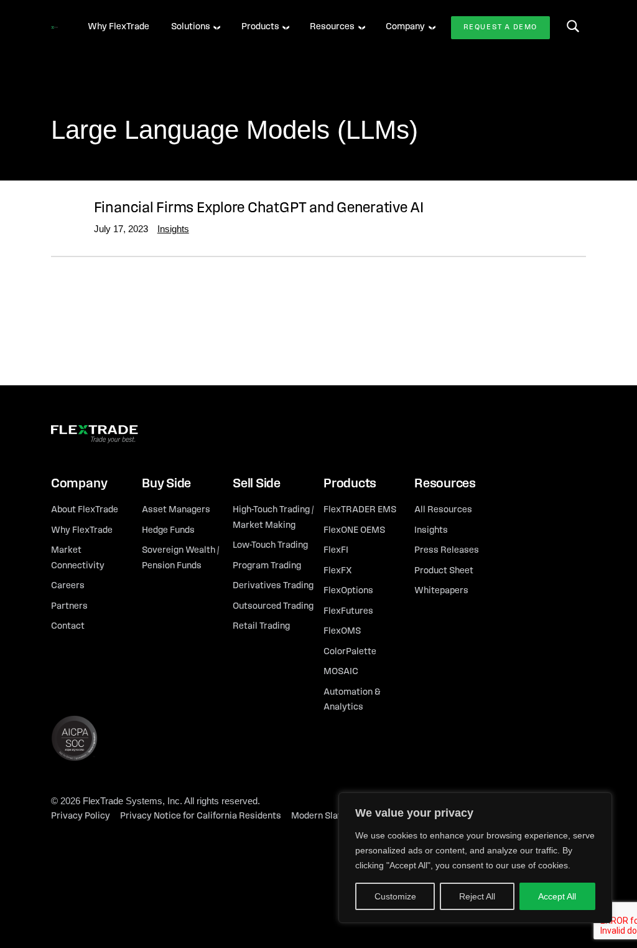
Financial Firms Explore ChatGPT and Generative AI (259, 208)
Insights (173, 228)
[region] (475, 857)
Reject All (477, 896)
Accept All (557, 896)
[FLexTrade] (54, 27)
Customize (395, 896)
